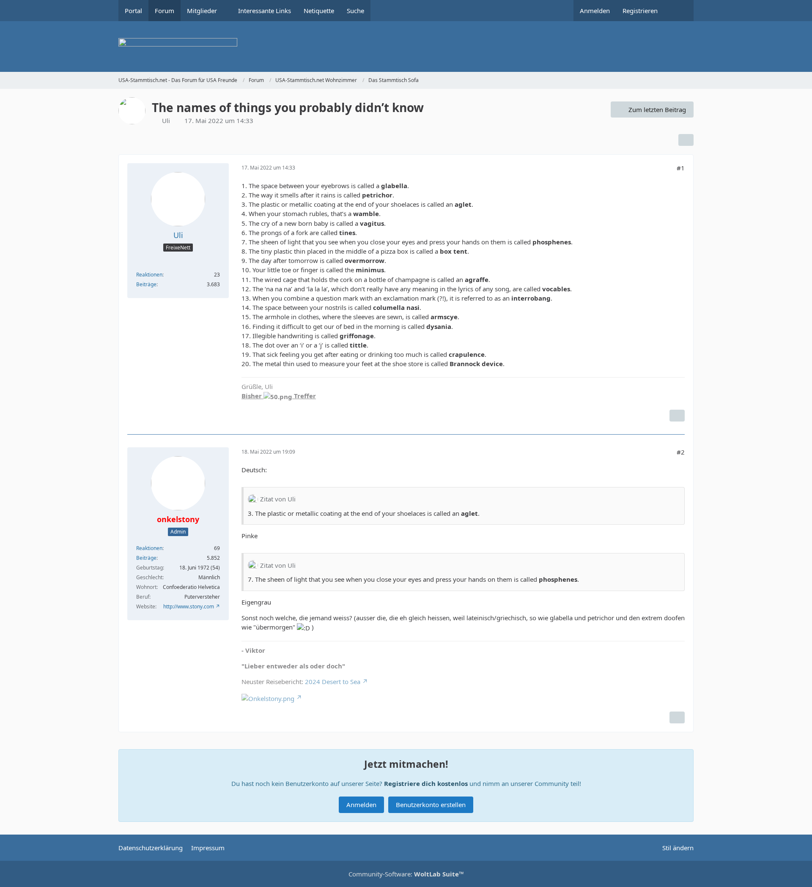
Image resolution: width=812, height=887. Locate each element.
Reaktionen (149, 274)
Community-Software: (406, 874)
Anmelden (595, 10)
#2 (681, 452)
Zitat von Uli (278, 499)
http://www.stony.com (188, 606)
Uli (166, 120)
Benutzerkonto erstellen (431, 804)
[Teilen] (686, 140)
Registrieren (640, 10)
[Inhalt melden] (677, 416)
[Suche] (679, 10)
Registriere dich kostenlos (426, 783)
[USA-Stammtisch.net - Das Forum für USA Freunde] (406, 46)
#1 (681, 168)
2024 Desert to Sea (332, 681)
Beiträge (146, 284)
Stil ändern (678, 847)
